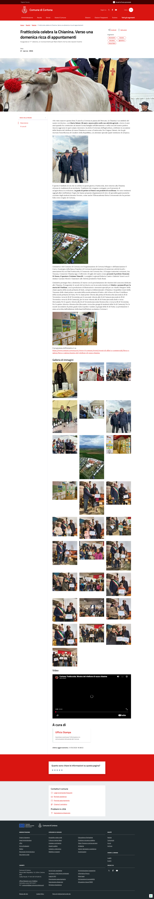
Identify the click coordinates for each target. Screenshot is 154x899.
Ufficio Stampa (63, 732)
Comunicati (110, 840)
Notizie (34, 25)
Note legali (81, 876)
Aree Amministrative (25, 840)
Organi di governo (24, 837)
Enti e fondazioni (24, 846)
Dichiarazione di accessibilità (86, 879)
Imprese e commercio (55, 843)
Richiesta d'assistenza (55, 885)
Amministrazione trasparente (86, 871)
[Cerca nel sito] (131, 10)
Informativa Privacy (84, 873)
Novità (28, 25)
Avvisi (109, 843)
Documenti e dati (24, 855)
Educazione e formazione (85, 837)
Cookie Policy (40, 894)
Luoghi (109, 858)
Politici (21, 849)
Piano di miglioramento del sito (61, 894)
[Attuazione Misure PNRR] (27, 825)
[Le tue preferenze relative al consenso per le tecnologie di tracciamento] (151, 896)
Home (22, 25)
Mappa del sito (23, 894)
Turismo (114, 17)
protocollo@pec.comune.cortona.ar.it (33, 885)
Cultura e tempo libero (55, 840)
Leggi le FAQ (52, 876)
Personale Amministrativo (27, 852)
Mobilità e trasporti (54, 852)
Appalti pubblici (53, 846)
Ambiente (81, 846)
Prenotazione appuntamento (57, 879)
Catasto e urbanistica (55, 849)
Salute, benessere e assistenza (87, 849)
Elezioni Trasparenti (101, 17)
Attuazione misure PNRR (85, 882)
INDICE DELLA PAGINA (26, 118)
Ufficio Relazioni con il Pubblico (28, 881)
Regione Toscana (25, 2)
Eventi (109, 861)
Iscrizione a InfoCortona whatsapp (59, 873)
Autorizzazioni (82, 852)
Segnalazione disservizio (56, 882)
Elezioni (87, 17)
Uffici (20, 843)
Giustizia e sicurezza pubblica (86, 840)
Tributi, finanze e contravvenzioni (87, 843)
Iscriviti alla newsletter (55, 871)
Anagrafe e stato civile (55, 837)
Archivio (109, 846)
